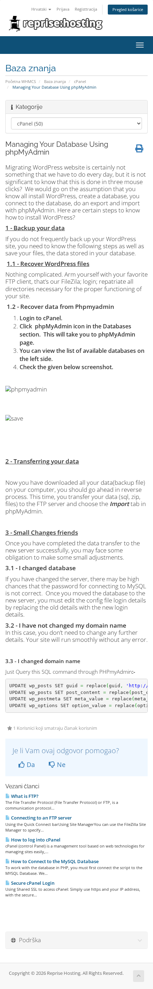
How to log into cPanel (35, 840)
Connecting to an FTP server (41, 818)
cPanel (80, 81)
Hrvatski (39, 9)
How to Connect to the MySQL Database (54, 861)
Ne (60, 764)
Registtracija (86, 9)
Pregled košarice (127, 9)
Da (30, 764)
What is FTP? (24, 796)
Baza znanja (55, 81)
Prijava (63, 9)
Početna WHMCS (20, 81)
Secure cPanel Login (32, 883)
